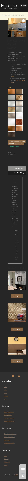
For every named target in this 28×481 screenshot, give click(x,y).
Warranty (6, 459)
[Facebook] (13, 376)
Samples (6, 396)
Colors (9, 87)
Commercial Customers (10, 434)
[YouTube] (18, 376)
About (5, 387)
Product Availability (9, 443)
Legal (5, 456)
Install (5, 393)
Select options (17, 296)
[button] (22, 472)
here (12, 76)
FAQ (5, 399)
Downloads (7, 440)
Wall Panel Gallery (9, 418)
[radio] (11, 91)
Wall (9, 15)
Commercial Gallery (9, 421)
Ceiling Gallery (8, 415)
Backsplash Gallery (9, 412)
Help (5, 390)
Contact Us (7, 462)
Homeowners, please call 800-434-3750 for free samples (17, 142)
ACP (16, 475)
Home (5, 15)
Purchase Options (14, 146)
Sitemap (6, 465)
